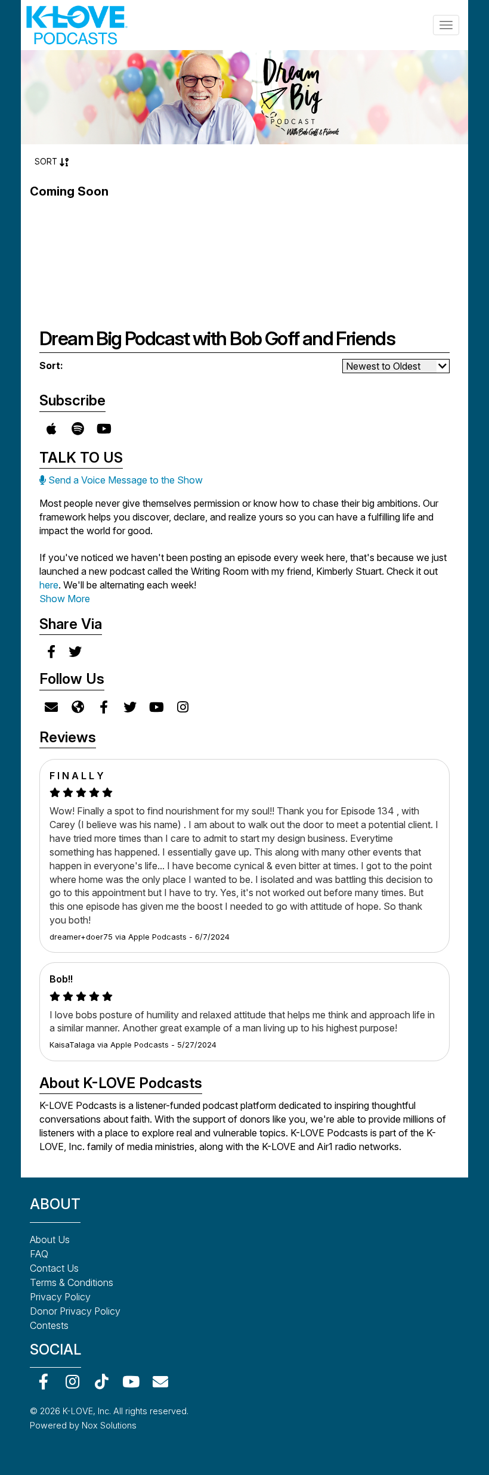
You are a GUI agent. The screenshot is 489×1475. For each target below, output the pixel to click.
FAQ (39, 1254)
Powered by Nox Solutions (83, 1425)
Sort (47, 161)
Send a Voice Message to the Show (124, 480)
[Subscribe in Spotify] (77, 429)
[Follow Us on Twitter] (130, 707)
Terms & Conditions (71, 1282)
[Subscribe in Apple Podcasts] (51, 429)
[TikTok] (101, 1381)
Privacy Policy (60, 1297)
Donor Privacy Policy (75, 1311)
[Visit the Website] (77, 707)
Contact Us (54, 1268)
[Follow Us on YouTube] (156, 707)
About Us (50, 1239)
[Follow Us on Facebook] (104, 707)
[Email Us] (51, 707)
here (48, 585)
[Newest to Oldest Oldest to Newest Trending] (396, 366)
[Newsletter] (160, 1381)
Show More (64, 599)
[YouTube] (130, 1381)
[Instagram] (72, 1381)
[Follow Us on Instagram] (182, 707)
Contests (49, 1325)
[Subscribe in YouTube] (104, 429)
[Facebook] (43, 1381)
